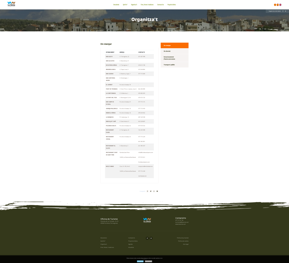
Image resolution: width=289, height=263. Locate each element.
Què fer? (125, 5)
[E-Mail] (157, 191)
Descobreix (116, 5)
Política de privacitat (183, 238)
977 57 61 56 (179, 220)
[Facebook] (147, 191)
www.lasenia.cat (180, 224)
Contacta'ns (160, 5)
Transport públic (169, 65)
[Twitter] (150, 191)
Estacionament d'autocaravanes (169, 58)
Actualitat (131, 247)
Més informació (148, 261)
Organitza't (134, 5)
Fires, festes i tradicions (147, 5)
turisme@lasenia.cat (182, 222)
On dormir (167, 51)
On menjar (167, 45)
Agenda (130, 244)
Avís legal (186, 244)
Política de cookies (183, 241)
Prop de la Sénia (172, 5)
